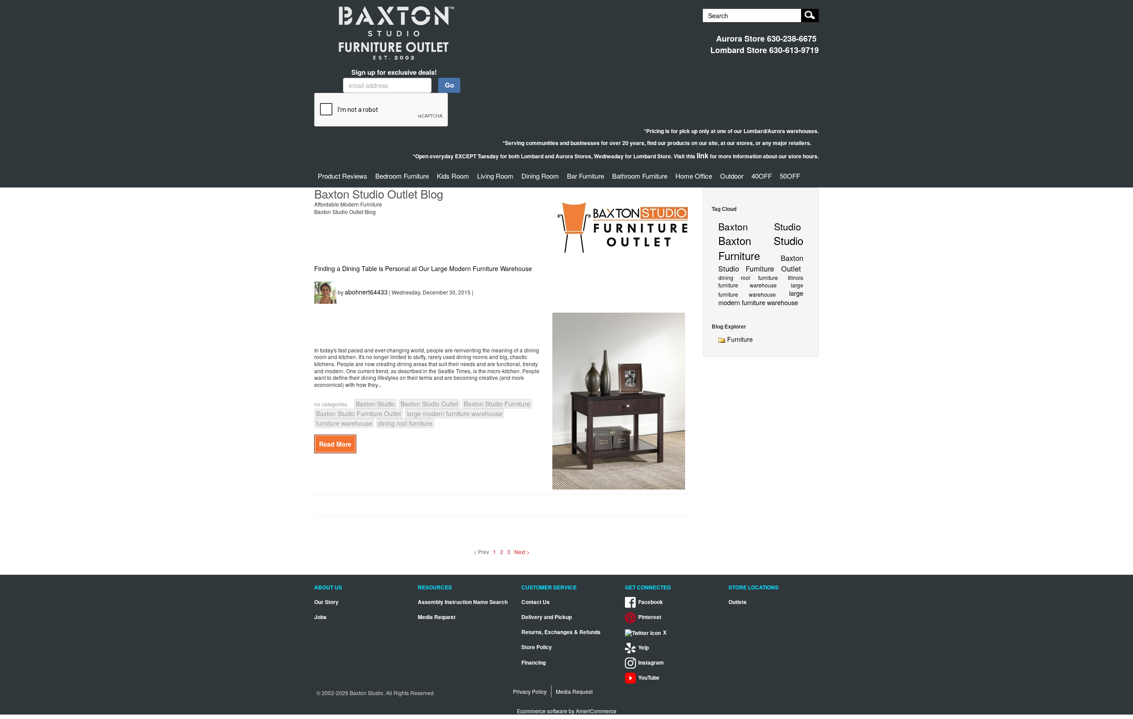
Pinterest (649, 617)
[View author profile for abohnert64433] (325, 291)
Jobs (320, 617)
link (703, 155)
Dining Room (540, 175)
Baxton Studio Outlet (429, 403)
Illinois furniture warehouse (761, 281)
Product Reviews (342, 175)
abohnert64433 (366, 291)
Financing (533, 662)
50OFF (790, 175)
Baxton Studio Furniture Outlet (358, 413)
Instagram (651, 662)
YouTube (648, 677)
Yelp (643, 647)
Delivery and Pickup (546, 617)
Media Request (436, 617)
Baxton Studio (375, 403)
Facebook (650, 602)
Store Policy (536, 647)
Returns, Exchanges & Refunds (561, 632)
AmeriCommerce (596, 711)
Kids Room (453, 175)
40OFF (761, 175)
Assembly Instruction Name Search (463, 602)
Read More (335, 444)
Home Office (693, 175)
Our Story (326, 602)
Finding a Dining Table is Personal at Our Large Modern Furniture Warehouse (423, 268)
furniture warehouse (344, 423)
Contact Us (535, 602)
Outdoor (732, 175)
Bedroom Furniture (402, 175)
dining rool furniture (405, 423)
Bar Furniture (585, 175)
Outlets (737, 602)
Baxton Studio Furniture (497, 403)
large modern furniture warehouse (454, 413)
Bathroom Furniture (639, 175)
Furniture (739, 339)
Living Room (495, 175)
